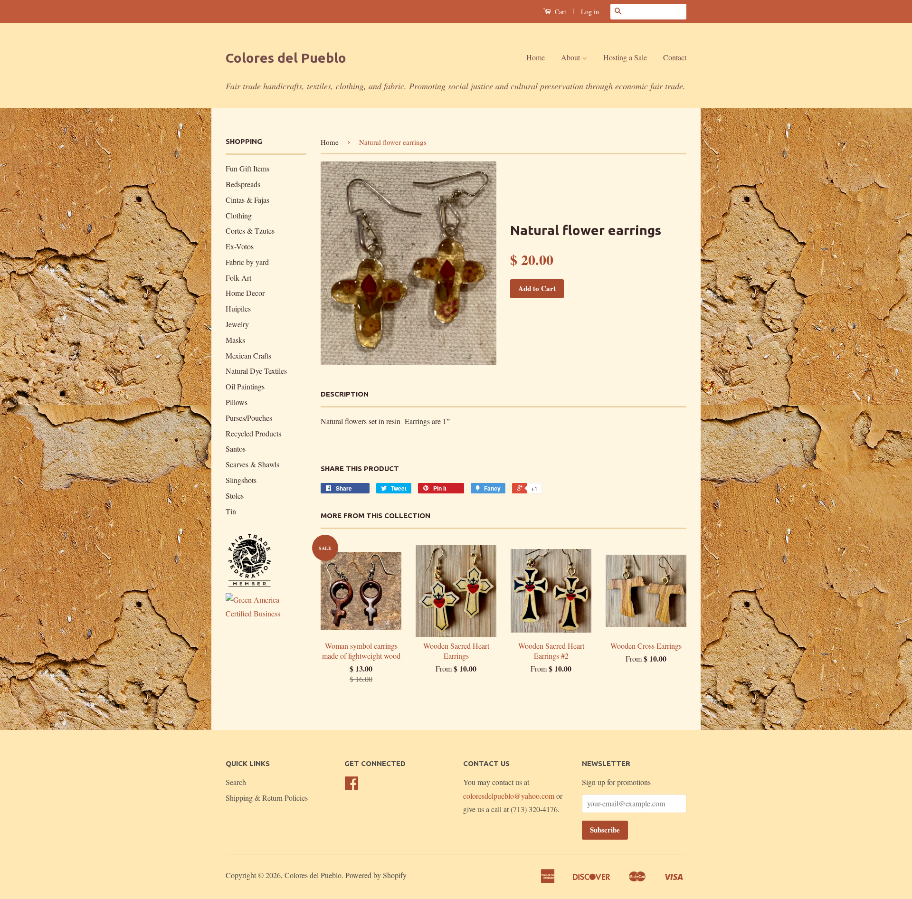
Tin (231, 511)
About (571, 57)
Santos (236, 449)
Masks (235, 340)
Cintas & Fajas (247, 200)
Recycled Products (253, 433)
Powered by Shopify (376, 875)
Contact (674, 57)
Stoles (235, 496)
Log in (590, 11)
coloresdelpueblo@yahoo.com (508, 796)
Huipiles (238, 308)
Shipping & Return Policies (267, 798)
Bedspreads (243, 184)
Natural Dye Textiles (256, 371)
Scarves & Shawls (252, 464)
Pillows (236, 402)
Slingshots (241, 480)
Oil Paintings (245, 386)
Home (535, 57)
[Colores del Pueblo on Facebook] (351, 786)
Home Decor (245, 293)
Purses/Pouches (249, 418)
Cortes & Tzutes (250, 231)
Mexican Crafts (248, 355)
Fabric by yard (247, 262)
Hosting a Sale (625, 57)
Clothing (239, 215)
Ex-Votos (240, 246)
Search (236, 782)
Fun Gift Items (247, 168)
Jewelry (237, 324)
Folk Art (238, 278)
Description (345, 394)
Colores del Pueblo (286, 57)
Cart (559, 11)
